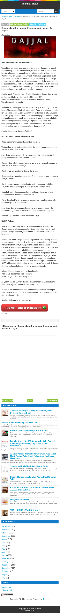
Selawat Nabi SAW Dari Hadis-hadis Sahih (29, 466)
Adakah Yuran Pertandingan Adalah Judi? (20, 423)
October (4, 533)
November (5, 530)
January (4, 562)
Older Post (52, 400)
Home (30, 400)
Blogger (46, 599)
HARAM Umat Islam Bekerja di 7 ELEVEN (28, 431)
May (3, 549)
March (4, 555)
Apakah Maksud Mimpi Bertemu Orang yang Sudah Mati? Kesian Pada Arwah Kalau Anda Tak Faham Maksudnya (33, 456)
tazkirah (42, 24)
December (5, 526)
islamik (33, 24)
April (3, 552)
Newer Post (7, 400)
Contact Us (6, 587)
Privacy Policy (7, 590)
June (3, 546)
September (6, 536)
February (5, 558)
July (3, 542)
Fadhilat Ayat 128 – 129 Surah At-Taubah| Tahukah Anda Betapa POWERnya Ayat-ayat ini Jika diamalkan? (32, 443)
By (5, 24)
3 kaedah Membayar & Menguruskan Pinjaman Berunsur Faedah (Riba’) (31, 411)
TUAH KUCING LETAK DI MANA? (25, 510)
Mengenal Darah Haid (19, 499)
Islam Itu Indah (30, 3)
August (4, 539)
